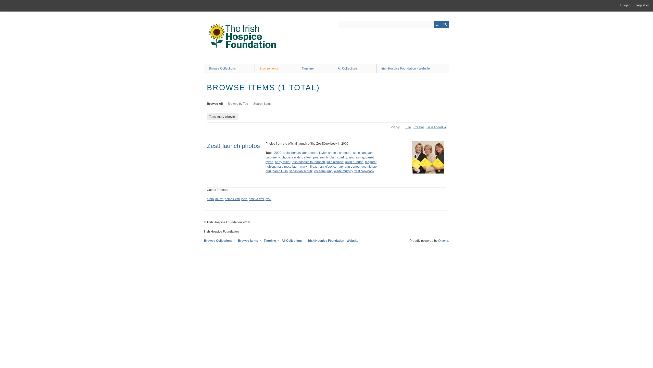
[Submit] (445, 24)
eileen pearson (314, 157)
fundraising (356, 157)
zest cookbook (364, 171)
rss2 (268, 199)
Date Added (435, 127)
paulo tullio (280, 171)
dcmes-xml (232, 199)
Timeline (308, 68)
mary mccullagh (287, 166)
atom (210, 199)
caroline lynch (275, 157)
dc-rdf (219, 199)
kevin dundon (354, 162)
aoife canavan (363, 153)
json (244, 199)
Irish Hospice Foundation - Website (405, 68)
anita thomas (292, 153)
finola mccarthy (336, 157)
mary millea (308, 166)
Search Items (262, 104)
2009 (277, 153)
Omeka (443, 241)
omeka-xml (256, 199)
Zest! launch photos (233, 145)
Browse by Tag (238, 104)
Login (625, 5)
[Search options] (437, 24)
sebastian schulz (300, 171)
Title (408, 127)
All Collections (348, 68)
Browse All (215, 104)
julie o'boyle (334, 162)
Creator (418, 127)
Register (641, 5)
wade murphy (343, 171)
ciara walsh (294, 157)
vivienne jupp (323, 171)
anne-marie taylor (314, 153)
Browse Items (268, 68)
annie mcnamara (339, 153)
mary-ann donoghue (351, 166)
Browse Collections (222, 68)
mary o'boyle (326, 166)
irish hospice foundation (308, 162)
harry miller (282, 162)
